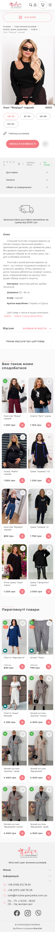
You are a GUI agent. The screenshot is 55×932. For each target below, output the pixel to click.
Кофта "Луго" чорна (40, 416)
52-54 (27, 116)
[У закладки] (45, 144)
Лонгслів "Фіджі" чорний (12, 417)
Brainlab (38, 928)
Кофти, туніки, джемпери (28, 315)
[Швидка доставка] (14, 637)
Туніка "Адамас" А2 (40, 471)
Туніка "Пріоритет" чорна (39, 583)
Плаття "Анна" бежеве (11, 714)
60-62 (11, 124)
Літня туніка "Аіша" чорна (13, 583)
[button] (31, 5)
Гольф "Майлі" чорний (11, 472)
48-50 (11, 116)
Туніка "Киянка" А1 (39, 527)
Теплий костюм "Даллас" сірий (11, 769)
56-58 (43, 116)
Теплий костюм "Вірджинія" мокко (13, 825)
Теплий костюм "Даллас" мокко (38, 714)
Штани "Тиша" (37, 657)
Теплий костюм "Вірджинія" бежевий (38, 770)
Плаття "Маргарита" (14, 657)
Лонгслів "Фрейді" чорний (13, 528)
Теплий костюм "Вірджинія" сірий (39, 825)
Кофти (7, 315)
